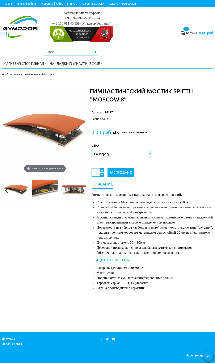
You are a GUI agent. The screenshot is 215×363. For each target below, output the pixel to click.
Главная (8, 3)
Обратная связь (66, 3)
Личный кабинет (27, 3)
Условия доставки (92, 3)
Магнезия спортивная (24, 64)
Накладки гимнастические (75, 64)
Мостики (48, 74)
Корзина (47, 3)
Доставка (8, 339)
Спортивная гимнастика (23, 74)
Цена (95, 145)
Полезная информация (122, 3)
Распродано (120, 172)
